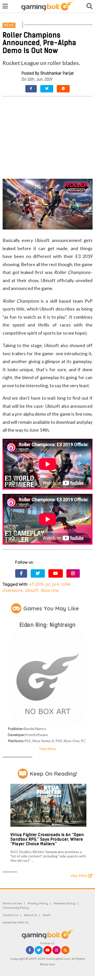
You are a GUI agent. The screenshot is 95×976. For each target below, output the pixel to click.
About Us (30, 915)
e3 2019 (36, 584)
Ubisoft (32, 590)
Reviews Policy (64, 903)
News (9, 25)
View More (47, 748)
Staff (46, 915)
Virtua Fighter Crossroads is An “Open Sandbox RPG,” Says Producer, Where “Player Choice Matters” (47, 839)
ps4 (55, 584)
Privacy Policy (38, 903)
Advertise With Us (15, 922)
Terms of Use (12, 903)
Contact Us (10, 915)
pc (48, 584)
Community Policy (16, 907)
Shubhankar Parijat (57, 73)
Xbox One (50, 590)
